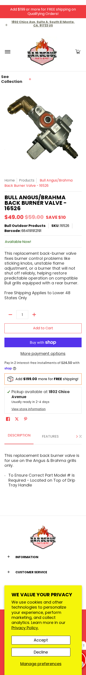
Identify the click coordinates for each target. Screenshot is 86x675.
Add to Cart (43, 328)
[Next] (77, 436)
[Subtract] (10, 315)
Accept (41, 640)
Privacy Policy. (25, 627)
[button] (78, 51)
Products (26, 180)
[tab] (19, 436)
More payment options (43, 353)
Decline (41, 652)
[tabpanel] (43, 469)
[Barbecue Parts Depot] (42, 51)
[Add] (34, 315)
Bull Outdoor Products (24, 225)
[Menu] (7, 51)
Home (9, 180)
